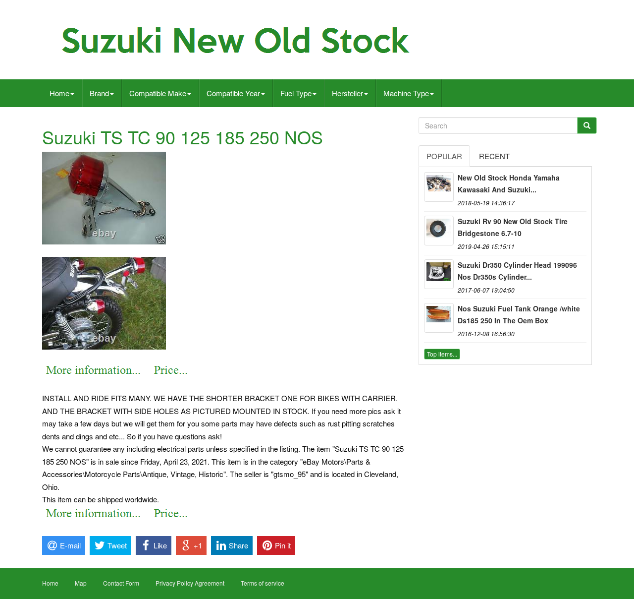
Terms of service (262, 583)
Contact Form (121, 583)
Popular (444, 156)
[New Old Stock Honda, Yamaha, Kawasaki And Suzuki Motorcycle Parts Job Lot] (439, 187)
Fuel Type (296, 93)
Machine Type (406, 93)
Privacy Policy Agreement (190, 583)
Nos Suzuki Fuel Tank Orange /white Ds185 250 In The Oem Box (519, 314)
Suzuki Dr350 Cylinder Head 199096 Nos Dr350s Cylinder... (517, 271)
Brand (99, 93)
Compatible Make (157, 93)
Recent (494, 156)
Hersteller (347, 93)
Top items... (442, 354)
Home (59, 93)
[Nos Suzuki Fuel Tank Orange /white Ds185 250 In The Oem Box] (439, 318)
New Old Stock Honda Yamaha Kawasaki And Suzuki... (509, 183)
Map (81, 583)
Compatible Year (233, 93)
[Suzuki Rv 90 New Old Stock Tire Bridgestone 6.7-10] (439, 230)
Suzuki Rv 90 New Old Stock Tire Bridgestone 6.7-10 (513, 227)
